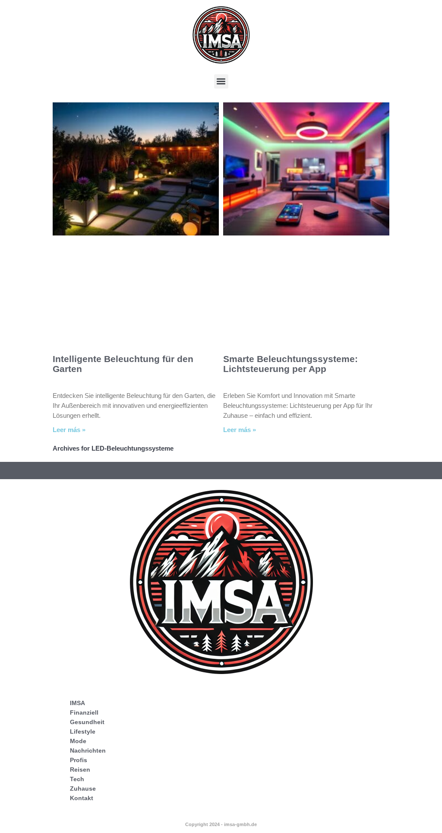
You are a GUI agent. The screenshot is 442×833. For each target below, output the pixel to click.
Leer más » (69, 429)
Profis (78, 760)
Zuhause (83, 788)
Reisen (80, 769)
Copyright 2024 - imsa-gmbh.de (221, 824)
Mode (78, 741)
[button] (221, 81)
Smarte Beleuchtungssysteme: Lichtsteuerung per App (290, 364)
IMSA (77, 702)
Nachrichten (88, 750)
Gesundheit (87, 722)
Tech (77, 779)
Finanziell (84, 712)
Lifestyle (82, 731)
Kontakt (81, 798)
